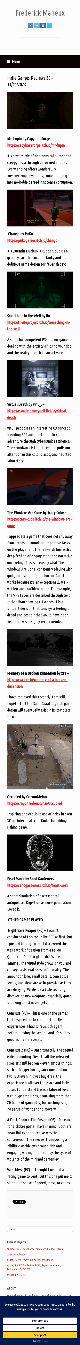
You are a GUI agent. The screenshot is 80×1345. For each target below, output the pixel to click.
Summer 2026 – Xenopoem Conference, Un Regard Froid (35, 1248)
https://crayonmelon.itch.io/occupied (34, 803)
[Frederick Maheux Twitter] (37, 25)
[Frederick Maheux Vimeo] (49, 25)
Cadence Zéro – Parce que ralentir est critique (30, 1259)
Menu (16, 61)
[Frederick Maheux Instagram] (43, 25)
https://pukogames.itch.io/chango (32, 240)
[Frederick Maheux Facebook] (30, 25)
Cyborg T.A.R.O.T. (16, 1274)
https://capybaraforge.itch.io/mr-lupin (36, 145)
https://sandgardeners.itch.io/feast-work (37, 885)
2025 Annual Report (17, 1254)
